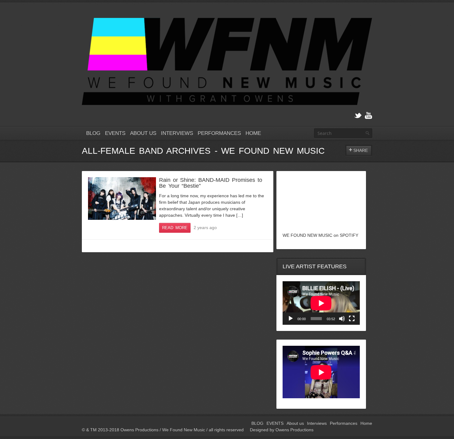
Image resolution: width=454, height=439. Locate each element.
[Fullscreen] (352, 319)
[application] (321, 303)
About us (143, 133)
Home (253, 133)
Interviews (177, 133)
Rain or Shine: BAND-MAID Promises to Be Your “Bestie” (210, 183)
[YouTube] (368, 115)
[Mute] (342, 319)
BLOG (93, 133)
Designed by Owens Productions (281, 429)
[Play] (291, 319)
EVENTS (115, 133)
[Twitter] (358, 115)
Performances (219, 133)
